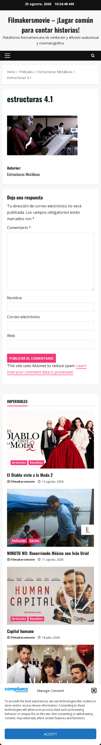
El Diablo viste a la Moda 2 (30, 475)
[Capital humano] (50, 596)
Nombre (14, 297)
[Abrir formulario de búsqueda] (93, 55)
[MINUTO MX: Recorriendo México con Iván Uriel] (50, 518)
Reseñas (36, 463)
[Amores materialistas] (50, 674)
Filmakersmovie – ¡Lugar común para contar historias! (50, 25)
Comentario (19, 227)
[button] (94, 690)
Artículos (19, 463)
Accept (50, 734)
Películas (19, 541)
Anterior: (23, 171)
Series (34, 541)
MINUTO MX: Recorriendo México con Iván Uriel (48, 553)
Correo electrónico (23, 316)
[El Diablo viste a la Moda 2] (50, 440)
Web (11, 335)
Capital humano (20, 631)
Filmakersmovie (23, 482)
